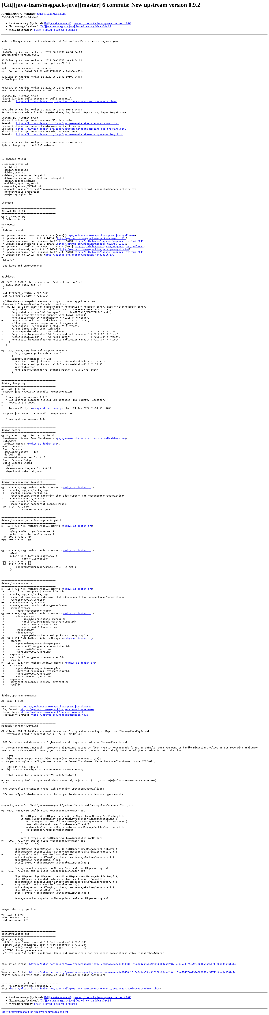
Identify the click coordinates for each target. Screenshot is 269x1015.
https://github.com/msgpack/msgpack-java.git (51, 712)
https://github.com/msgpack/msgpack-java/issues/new (57, 709)
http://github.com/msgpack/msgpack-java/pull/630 (79, 254)
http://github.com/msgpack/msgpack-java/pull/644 (94, 249)
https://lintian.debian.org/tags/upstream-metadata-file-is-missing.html (67, 123)
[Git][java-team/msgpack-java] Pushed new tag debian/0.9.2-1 (75, 26)
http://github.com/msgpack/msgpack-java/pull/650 (100, 235)
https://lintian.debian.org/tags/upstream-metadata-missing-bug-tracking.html (71, 128)
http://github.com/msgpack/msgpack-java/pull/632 (109, 246)
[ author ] (71, 29)
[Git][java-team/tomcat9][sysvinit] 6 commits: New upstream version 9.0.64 (87, 23)
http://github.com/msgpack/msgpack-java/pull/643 (109, 252)
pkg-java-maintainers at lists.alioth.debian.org (91, 438)
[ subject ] (60, 29)
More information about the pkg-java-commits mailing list (34, 1011)
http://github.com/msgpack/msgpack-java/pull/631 (91, 238)
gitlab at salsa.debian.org (51, 13)
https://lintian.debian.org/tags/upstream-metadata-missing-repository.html (69, 134)
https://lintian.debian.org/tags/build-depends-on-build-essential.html (66, 101)
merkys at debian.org (46, 408)
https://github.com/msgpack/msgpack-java (59, 714)
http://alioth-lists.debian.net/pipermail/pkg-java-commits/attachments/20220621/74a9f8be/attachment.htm (85, 988)
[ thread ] (48, 29)
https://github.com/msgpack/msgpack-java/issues (57, 706)
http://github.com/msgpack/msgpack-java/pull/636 (91, 243)
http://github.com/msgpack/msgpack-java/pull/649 (109, 241)
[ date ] (38, 29)
